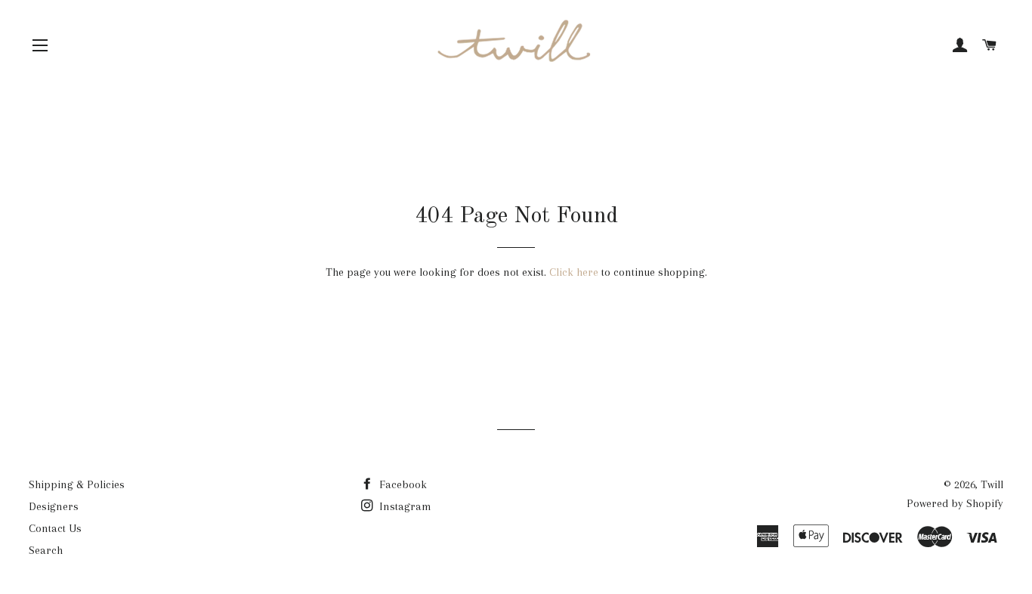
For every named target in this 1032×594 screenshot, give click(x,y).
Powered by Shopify (955, 503)
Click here (573, 272)
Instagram (403, 506)
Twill (992, 484)
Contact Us (55, 528)
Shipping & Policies (77, 484)
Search (46, 550)
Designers (54, 506)
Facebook (401, 484)
